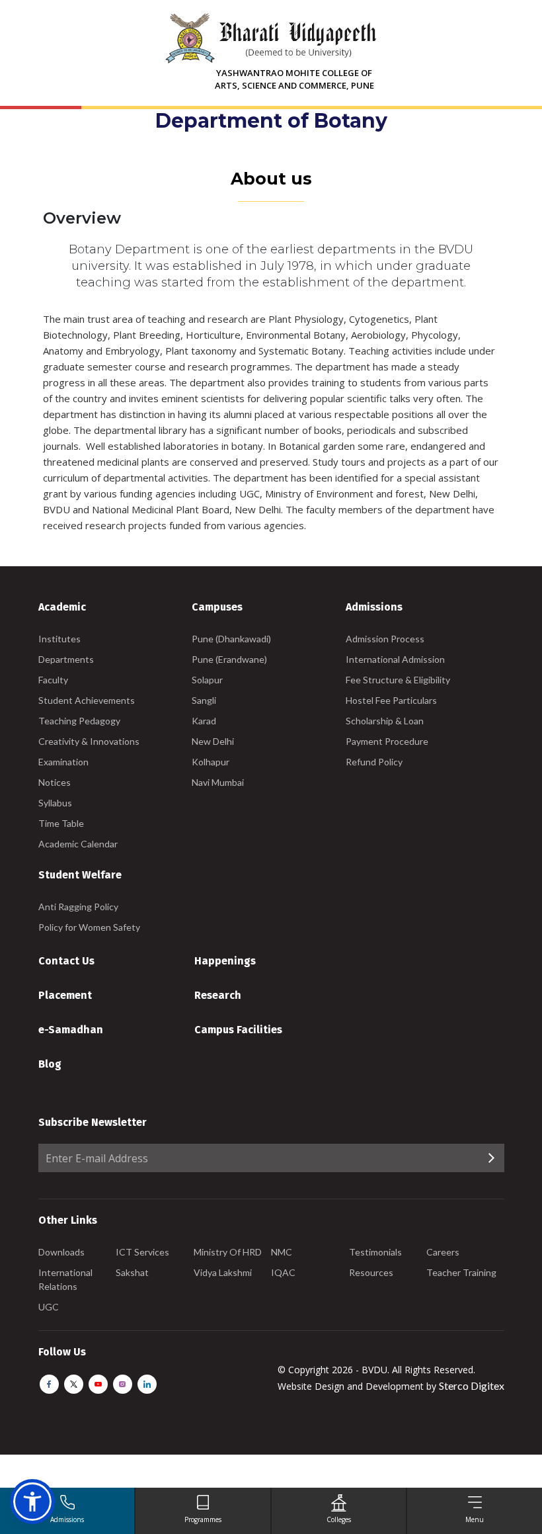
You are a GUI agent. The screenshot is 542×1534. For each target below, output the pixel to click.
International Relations (65, 1279)
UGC (48, 1306)
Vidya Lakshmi (223, 1272)
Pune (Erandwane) (229, 659)
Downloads (61, 1251)
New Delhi (213, 741)
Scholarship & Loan (385, 720)
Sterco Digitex (471, 1385)
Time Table (61, 823)
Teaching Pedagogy (79, 720)
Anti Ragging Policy (78, 906)
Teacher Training (461, 1272)
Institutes (59, 638)
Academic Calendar (78, 843)
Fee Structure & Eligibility (398, 679)
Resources (371, 1272)
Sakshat (132, 1272)
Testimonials (375, 1251)
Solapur (207, 679)
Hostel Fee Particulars (391, 700)
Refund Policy (374, 761)
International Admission (395, 659)
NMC (281, 1251)
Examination (63, 761)
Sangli (204, 700)
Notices (54, 782)
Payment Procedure (387, 741)
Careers (442, 1251)
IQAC (283, 1272)
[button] (32, 1501)
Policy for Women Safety (89, 927)
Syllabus (55, 802)
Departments (66, 659)
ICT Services (142, 1251)
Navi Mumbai (218, 782)
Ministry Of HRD (228, 1251)
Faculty (53, 679)
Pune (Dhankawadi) (231, 638)
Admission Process (385, 638)
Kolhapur (210, 761)
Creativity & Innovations (88, 741)
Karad (204, 720)
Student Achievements (86, 700)
